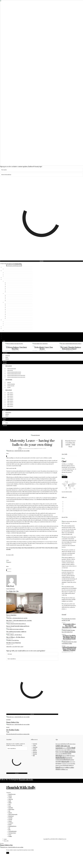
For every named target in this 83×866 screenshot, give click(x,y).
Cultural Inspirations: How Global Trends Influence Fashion (69, 648)
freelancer (62, 749)
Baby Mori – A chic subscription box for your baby (19, 620)
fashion (69, 748)
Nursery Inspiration (11, 615)
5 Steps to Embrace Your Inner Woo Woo (16, 348)
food (73, 747)
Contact (4, 327)
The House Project (12, 833)
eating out (59, 745)
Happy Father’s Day (6, 845)
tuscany (62, 767)
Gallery (4, 320)
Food (9, 804)
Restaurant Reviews (12, 826)
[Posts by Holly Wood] (20, 448)
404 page (8, 300)
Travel (5, 274)
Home (4, 267)
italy (68, 755)
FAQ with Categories (10, 297)
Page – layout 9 (9, 318)
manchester (61, 757)
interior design (67, 753)
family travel (65, 748)
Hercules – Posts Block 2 (9, 269)
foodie (57, 749)
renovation (68, 763)
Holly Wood (7, 350)
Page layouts (6, 302)
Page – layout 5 (9, 311)
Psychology (10, 822)
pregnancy (59, 763)
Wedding (10, 836)
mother (19, 734)
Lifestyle (6, 323)
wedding (66, 767)
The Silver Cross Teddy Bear (13, 643)
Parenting (10, 817)
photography (65, 761)
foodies (59, 749)
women (66, 769)
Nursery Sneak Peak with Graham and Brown (17, 626)
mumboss (72, 759)
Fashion (5, 325)
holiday (65, 749)
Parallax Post (9, 284)
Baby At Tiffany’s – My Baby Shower (15, 637)
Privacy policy (6, 840)
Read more (65, 477)
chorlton (70, 743)
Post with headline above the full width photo (15, 290)
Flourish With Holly (21, 787)
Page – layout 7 (9, 314)
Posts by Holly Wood (10, 588)
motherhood (66, 759)
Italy (9, 811)
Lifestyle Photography (12, 814)
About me (5, 278)
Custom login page (10, 299)
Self (9, 827)
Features (4, 279)
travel (58, 767)
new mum (23, 734)
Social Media (61, 765)
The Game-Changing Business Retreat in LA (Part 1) (70, 348)
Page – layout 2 (9, 306)
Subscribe (5, 425)
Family (9, 801)
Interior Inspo (11, 809)
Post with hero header (10, 283)
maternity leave (15, 734)
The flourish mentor (12, 831)
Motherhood (10, 816)
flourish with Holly (26, 780)
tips (73, 765)
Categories (5, 271)
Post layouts (6, 281)
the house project (67, 765)
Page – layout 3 (9, 307)
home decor (73, 749)
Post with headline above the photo (13, 288)
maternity (10, 734)
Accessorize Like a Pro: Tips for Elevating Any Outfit (69, 625)
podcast (73, 761)
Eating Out (10, 799)
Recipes (9, 824)
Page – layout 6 (9, 313)
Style (9, 829)
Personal (6, 276)
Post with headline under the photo (13, 286)
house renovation (59, 753)
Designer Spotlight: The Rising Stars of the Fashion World (69, 637)
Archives (8, 295)
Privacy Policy (18, 263)
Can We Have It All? (65, 743)
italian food (64, 755)
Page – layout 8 (9, 316)
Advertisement (7, 321)
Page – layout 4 (9, 309)
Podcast (10, 821)
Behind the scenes (11, 794)
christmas (73, 743)
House (9, 806)
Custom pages (7, 293)
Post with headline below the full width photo (15, 291)
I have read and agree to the (11, 263)
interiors (59, 755)
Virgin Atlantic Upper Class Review (43, 348)
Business (10, 795)
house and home (70, 752)
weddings (63, 769)
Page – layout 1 (9, 304)
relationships (64, 763)
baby (7, 734)
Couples (10, 797)
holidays (69, 749)
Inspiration (6, 272)
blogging (59, 743)
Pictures (71, 761)
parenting (27, 734)
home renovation (60, 751)
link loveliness (72, 755)
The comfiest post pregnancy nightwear (16, 631)
